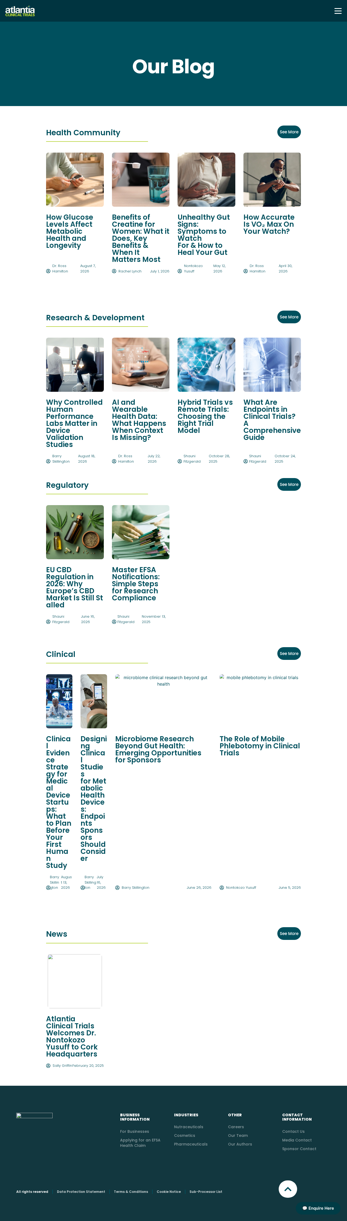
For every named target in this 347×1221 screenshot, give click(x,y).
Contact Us (293, 1131)
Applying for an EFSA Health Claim (140, 1142)
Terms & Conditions (131, 1191)
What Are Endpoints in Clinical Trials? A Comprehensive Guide (272, 419)
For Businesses (134, 1131)
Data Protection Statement (81, 1191)
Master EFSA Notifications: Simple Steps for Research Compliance (136, 584)
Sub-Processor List (205, 1191)
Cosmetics (184, 1135)
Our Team (238, 1135)
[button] (288, 1189)
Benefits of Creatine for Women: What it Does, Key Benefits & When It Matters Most (140, 238)
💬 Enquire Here (318, 1208)
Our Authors (240, 1144)
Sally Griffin (62, 1065)
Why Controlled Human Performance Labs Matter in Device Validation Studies (74, 423)
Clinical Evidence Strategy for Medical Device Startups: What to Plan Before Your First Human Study (58, 802)
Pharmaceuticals (191, 1144)
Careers (236, 1127)
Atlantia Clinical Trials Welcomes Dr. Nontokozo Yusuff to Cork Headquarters (72, 1036)
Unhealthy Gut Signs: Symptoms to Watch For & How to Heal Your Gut (204, 234)
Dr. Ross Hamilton (60, 268)
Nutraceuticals (188, 1127)
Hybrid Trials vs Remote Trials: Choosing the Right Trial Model (205, 416)
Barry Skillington (61, 458)
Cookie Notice (169, 1191)
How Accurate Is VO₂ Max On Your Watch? (269, 224)
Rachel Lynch (130, 271)
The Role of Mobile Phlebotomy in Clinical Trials (260, 746)
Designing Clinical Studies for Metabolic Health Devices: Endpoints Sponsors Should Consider (94, 798)
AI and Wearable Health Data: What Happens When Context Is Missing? (139, 419)
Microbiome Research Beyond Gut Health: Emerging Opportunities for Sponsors (158, 749)
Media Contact (297, 1140)
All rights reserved (32, 1191)
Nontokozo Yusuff (193, 268)
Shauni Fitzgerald (192, 458)
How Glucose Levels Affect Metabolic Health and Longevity (69, 231)
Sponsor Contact (299, 1148)
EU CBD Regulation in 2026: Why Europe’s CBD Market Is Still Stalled (74, 587)
